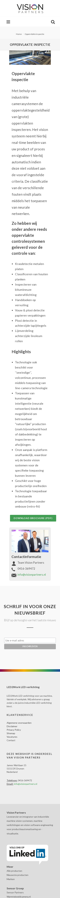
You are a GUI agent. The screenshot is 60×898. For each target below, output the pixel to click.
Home (19, 34)
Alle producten (14, 870)
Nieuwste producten (17, 875)
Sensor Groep (15, 888)
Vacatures (12, 736)
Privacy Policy (14, 729)
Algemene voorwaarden (19, 722)
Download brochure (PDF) (33, 518)
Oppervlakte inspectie (34, 34)
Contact (11, 740)
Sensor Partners (15, 892)
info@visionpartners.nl (32, 574)
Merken (11, 879)
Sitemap (11, 733)
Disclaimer (12, 726)
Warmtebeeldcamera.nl (19, 896)
